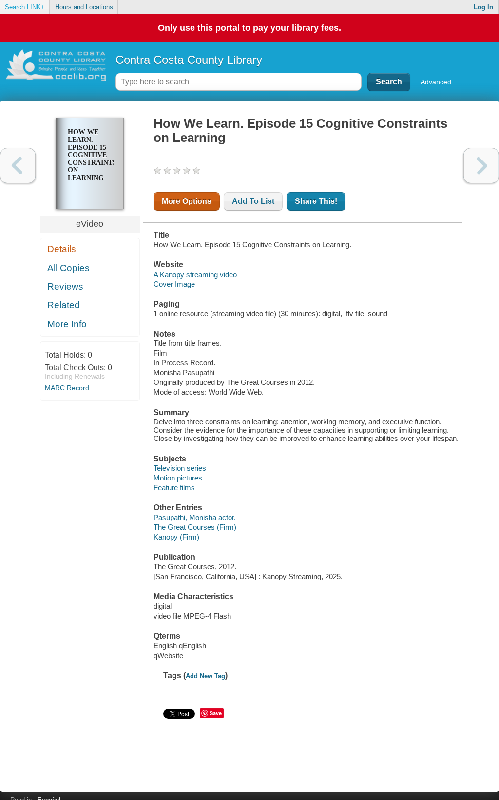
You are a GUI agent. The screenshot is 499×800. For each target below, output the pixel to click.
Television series (180, 468)
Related (63, 305)
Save (216, 713)
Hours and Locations (84, 7)
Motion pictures (178, 478)
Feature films (174, 487)
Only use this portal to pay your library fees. (249, 28)
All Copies (68, 268)
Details (61, 249)
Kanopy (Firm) (176, 537)
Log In (483, 7)
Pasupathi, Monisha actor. (195, 517)
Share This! (316, 201)
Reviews (65, 286)
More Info (67, 324)
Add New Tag (205, 676)
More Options (186, 201)
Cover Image (174, 284)
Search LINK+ (25, 7)
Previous (18, 165)
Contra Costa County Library (188, 59)
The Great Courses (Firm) (195, 527)
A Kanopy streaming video (195, 274)
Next (481, 165)
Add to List (253, 201)
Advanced (436, 82)
